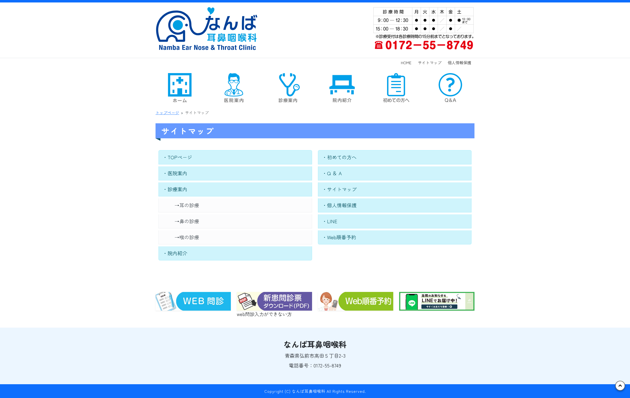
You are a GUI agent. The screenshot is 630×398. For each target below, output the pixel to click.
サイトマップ (429, 62)
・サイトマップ (339, 189)
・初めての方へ (339, 157)
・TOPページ (177, 157)
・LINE (329, 221)
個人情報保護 (459, 62)
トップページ (167, 112)
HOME (406, 62)
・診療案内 (175, 189)
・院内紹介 (175, 253)
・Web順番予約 (339, 237)
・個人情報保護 (339, 205)
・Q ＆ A (332, 173)
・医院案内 (175, 173)
